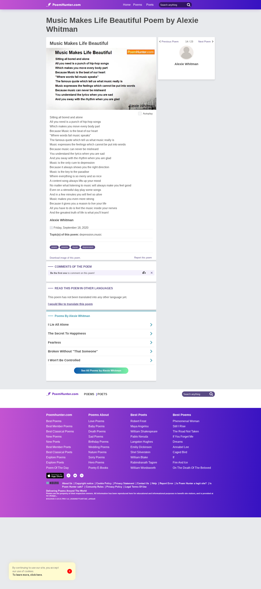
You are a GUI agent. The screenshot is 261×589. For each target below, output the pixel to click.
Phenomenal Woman (186, 421)
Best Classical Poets (59, 452)
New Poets (53, 441)
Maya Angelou (139, 426)
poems (64, 247)
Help (154, 483)
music (75, 247)
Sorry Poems (96, 457)
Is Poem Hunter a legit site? (191, 483)
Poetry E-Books (98, 467)
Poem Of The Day (57, 467)
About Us (67, 483)
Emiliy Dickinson (141, 447)
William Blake (139, 457)
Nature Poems (97, 452)
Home (127, 4)
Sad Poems (95, 436)
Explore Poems (56, 457)
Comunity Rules (95, 486)
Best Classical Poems (60, 431)
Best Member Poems (59, 426)
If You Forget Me (183, 436)
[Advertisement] (53, 552)
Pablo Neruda (139, 436)
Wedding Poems (98, 447)
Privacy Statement (124, 483)
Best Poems (53, 421)
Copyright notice (84, 483)
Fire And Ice (180, 462)
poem (54, 247)
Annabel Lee (181, 447)
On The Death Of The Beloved (192, 467)
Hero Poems (96, 462)
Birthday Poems (98, 441)
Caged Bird (180, 452)
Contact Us (143, 483)
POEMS (89, 394)
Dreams (178, 441)
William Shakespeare (143, 431)
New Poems (54, 436)
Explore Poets (55, 462)
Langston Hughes (141, 441)
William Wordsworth (143, 467)
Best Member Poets (58, 447)
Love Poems (96, 421)
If (173, 457)
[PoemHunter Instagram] (82, 475)
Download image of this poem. (65, 257)
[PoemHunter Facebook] (68, 475)
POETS (102, 394)
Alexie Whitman (62, 220)
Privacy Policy (114, 486)
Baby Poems (96, 426)
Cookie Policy (104, 483)
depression (88, 247)
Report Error (166, 483)
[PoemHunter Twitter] (75, 475)
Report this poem (143, 257)
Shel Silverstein (140, 452)
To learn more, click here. (27, 574)
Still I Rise (179, 426)
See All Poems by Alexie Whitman (101, 370)
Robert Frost (138, 421)
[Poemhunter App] (55, 476)
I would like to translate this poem (70, 304)
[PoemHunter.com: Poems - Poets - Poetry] (63, 5)
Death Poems (97, 431)
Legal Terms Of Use (135, 486)
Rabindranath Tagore (143, 462)
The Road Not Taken (186, 431)
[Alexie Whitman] (186, 53)
